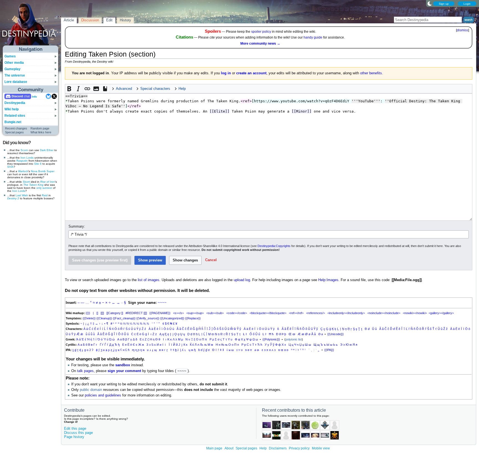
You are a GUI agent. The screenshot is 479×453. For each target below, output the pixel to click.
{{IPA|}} (329, 350)
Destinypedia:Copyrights (274, 246)
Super (50, 171)
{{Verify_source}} (147, 318)
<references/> (315, 313)
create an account (251, 73)
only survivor (44, 187)
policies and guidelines (103, 395)
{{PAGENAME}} (159, 313)
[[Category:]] (114, 313)
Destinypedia (14, 103)
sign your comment (124, 371)
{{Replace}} (193, 318)
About (229, 448)
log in (226, 73)
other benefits (371, 73)
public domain (91, 390)
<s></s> (178, 313)
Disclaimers (278, 448)
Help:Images (328, 280)
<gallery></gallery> (441, 313)
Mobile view (321, 448)
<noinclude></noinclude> (383, 313)
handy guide (313, 37)
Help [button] (182, 89)
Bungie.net (12, 122)
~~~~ (162, 303)
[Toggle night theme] (429, 3)
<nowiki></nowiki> (415, 313)
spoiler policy (261, 32)
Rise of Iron (47, 181)
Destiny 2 (13, 198)
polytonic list (294, 339)
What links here (40, 132)
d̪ (75, 350)
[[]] (102, 313)
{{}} (88, 313)
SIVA (10, 166)
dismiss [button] (462, 30)
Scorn (24, 150)
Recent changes (16, 128)
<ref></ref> (296, 313)
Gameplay (12, 69)
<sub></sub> (215, 313)
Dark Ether (46, 150)
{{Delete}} (89, 318)
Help (263, 448)
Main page (214, 448)
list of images (148, 280)
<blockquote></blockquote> (267, 313)
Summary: (76, 226)
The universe (14, 75)
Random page (39, 128)
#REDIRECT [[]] (136, 313)
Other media (14, 63)
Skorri (26, 181)
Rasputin (22, 160)
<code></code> (236, 313)
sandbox (122, 365)
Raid (45, 195)
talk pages (85, 371)
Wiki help (11, 109)
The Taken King (33, 184)
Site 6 (38, 163)
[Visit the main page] (31, 25)
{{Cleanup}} (104, 318)
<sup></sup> (195, 313)
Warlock (23, 171)
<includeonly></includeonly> (346, 313)
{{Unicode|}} (335, 334)
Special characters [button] (155, 89)
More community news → (260, 43)
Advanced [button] (124, 89)
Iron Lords (27, 157)
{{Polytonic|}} (271, 339)
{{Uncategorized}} (172, 318)
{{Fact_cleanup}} (124, 318)
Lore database (15, 82)
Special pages (14, 132)
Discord (17, 96)
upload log (242, 280)
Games (10, 56)
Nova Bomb (38, 171)
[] (97, 313)
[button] (69, 88)
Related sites (14, 116)
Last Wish (22, 195)
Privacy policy (299, 448)
